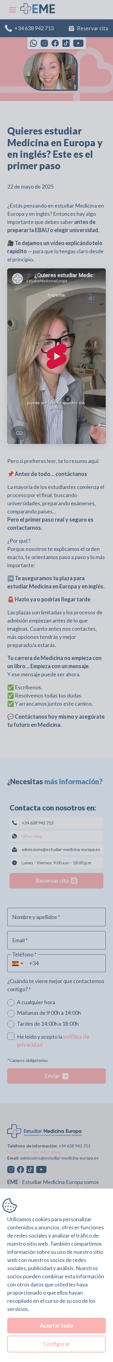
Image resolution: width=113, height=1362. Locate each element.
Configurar (56, 1344)
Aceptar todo (56, 1325)
